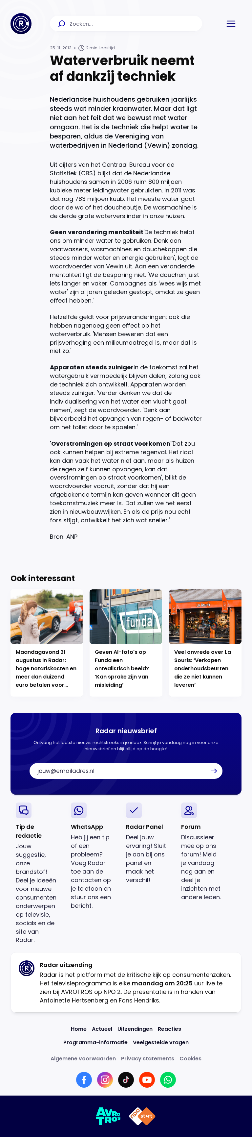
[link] (38, 873)
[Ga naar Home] (21, 23)
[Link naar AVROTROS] (108, 1116)
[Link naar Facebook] (84, 1080)
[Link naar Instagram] (105, 1080)
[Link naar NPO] (142, 1116)
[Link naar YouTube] (147, 1080)
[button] (231, 23)
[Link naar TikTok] (126, 1080)
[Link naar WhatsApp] (168, 1080)
